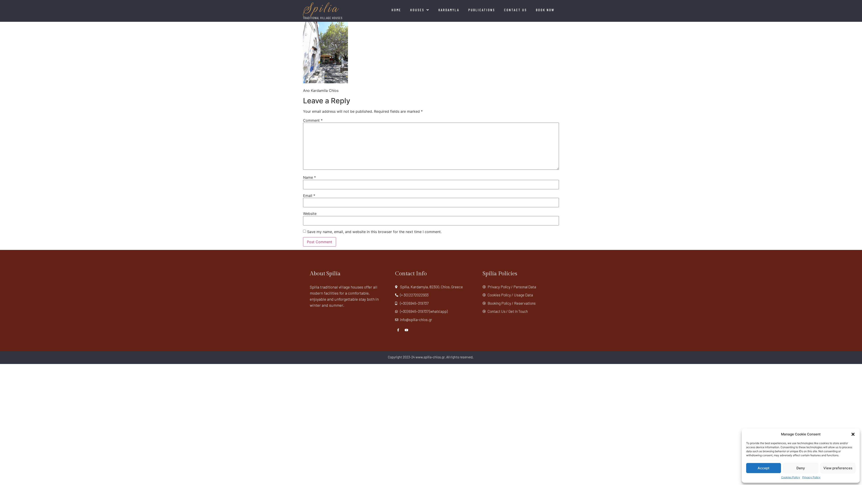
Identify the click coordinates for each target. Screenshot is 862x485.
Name (309, 177)
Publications (481, 10)
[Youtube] (406, 330)
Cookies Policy (790, 477)
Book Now (545, 10)
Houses (417, 10)
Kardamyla (448, 10)
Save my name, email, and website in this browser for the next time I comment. (374, 232)
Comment (313, 120)
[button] (853, 434)
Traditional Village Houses (323, 18)
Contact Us (515, 10)
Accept (764, 468)
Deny (800, 468)
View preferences (837, 468)
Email (309, 195)
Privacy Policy (811, 477)
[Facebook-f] (398, 330)
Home (396, 10)
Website (310, 213)
